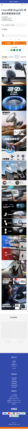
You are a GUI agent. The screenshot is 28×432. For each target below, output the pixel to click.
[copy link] (20, 50)
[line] (11, 50)
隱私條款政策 (14, 383)
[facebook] (14, 50)
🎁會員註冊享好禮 (14, 385)
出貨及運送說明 (14, 381)
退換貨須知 (14, 379)
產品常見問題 (14, 387)
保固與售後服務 (14, 378)
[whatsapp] (17, 50)
